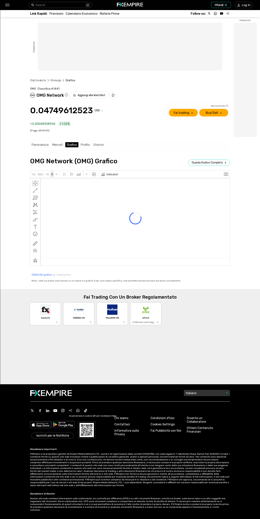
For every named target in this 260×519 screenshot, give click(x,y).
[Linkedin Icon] (47, 410)
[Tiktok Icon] (85, 410)
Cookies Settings (163, 424)
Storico (98, 145)
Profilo (85, 145)
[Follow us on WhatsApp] (215, 13)
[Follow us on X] (209, 13)
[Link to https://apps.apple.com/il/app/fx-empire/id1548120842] (40, 425)
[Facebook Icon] (40, 410)
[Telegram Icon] (70, 410)
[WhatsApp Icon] (78, 410)
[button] (7, 5)
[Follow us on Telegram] (227, 13)
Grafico (72, 145)
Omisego (55, 80)
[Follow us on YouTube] (221, 13)
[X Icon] (32, 410)
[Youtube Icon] (55, 410)
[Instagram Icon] (63, 410)
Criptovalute (38, 80)
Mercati (57, 145)
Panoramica (40, 145)
